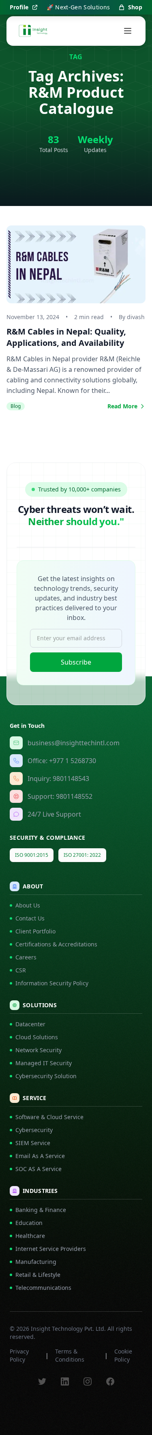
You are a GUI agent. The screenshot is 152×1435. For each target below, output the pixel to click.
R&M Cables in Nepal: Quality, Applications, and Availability (66, 337)
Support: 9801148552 (60, 796)
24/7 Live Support (54, 814)
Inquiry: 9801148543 (58, 778)
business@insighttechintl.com (74, 742)
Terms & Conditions (69, 1355)
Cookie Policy (123, 1355)
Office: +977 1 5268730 (62, 760)
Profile (19, 7)
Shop (135, 7)
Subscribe (76, 662)
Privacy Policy (19, 1355)
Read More (122, 406)
